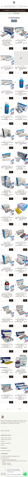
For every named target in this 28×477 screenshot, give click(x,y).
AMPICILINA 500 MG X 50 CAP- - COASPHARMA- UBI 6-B (21, 244)
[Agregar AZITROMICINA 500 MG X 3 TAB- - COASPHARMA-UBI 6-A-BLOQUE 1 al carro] (25, 275)
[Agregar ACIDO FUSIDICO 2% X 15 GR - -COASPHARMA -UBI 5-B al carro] (11, 98)
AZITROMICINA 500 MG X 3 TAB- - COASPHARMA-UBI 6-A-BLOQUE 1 (21, 270)
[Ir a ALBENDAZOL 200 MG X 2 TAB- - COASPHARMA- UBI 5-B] (21, 108)
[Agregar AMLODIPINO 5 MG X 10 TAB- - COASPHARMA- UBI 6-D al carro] (11, 172)
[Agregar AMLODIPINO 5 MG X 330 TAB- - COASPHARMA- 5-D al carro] (25, 172)
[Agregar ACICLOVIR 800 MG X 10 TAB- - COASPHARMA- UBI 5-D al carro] (25, 73)
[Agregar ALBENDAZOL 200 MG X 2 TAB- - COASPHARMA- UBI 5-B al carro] (25, 123)
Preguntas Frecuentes (6, 450)
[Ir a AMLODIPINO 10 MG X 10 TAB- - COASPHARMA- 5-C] (21, 133)
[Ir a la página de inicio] (14, 2)
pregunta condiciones (20, 10)
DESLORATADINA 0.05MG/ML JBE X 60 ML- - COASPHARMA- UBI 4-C (21, 372)
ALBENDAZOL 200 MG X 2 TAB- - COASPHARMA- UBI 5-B (21, 118)
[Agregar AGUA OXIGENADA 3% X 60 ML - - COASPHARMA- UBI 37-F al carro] (11, 123)
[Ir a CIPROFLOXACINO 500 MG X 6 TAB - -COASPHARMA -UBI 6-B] (7, 310)
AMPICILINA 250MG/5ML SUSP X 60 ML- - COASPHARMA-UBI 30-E (7, 244)
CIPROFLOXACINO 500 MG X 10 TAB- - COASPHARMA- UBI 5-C (21, 295)
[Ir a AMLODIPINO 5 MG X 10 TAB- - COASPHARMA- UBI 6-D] (7, 158)
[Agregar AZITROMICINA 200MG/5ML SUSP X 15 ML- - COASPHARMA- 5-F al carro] (11, 275)
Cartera (2, 441)
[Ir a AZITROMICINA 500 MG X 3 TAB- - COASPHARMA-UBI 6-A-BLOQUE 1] (21, 259)
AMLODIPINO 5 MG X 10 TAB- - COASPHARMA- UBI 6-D (7, 168)
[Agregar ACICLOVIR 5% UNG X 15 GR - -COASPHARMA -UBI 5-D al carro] (11, 73)
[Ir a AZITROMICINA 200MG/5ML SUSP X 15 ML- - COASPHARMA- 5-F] (7, 259)
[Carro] (26, 6)
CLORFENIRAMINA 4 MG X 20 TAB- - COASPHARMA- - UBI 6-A (21, 346)
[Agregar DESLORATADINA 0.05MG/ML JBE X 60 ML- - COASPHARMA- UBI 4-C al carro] (25, 377)
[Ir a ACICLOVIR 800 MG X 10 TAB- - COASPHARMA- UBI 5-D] (21, 58)
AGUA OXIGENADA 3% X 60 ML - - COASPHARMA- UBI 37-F (7, 118)
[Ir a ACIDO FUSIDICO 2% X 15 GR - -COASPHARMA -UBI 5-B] (7, 82)
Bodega (2, 445)
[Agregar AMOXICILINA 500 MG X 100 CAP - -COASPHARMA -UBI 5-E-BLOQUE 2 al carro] (11, 224)
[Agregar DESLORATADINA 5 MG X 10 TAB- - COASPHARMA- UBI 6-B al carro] (11, 402)
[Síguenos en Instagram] (6, 430)
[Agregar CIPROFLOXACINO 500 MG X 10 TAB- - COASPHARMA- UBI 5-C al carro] (25, 300)
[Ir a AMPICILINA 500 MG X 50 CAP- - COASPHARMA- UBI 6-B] (21, 234)
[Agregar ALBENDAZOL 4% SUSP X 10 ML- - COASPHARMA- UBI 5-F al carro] (11, 148)
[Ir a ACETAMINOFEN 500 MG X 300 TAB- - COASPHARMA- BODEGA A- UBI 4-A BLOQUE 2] (7, 32)
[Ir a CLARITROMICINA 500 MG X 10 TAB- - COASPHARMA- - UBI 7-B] (21, 310)
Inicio (10, 13)
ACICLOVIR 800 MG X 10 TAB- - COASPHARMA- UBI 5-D (21, 68)
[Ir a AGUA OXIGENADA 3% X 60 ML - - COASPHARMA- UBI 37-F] (7, 108)
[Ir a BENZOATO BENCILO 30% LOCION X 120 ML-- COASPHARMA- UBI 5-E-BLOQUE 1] (7, 285)
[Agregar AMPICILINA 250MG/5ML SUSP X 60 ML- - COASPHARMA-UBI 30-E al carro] (11, 249)
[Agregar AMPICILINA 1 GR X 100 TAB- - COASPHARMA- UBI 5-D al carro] (25, 224)
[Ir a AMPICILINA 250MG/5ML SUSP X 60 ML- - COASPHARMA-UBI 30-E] (7, 234)
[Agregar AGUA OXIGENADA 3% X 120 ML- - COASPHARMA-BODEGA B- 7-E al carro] (25, 98)
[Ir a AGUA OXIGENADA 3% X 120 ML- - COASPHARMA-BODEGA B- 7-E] (21, 82)
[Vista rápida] (1, 32)
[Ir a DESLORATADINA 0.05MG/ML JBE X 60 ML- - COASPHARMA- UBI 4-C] (21, 361)
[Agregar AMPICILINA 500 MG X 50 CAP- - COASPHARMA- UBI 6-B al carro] (25, 249)
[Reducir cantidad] (2, 48)
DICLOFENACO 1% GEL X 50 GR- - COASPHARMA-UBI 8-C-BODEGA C (21, 397)
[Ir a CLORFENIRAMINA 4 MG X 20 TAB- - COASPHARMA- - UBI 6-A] (21, 336)
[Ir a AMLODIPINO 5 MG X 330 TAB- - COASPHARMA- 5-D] (21, 158)
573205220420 (5, 458)
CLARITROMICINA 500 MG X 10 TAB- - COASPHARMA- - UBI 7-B (21, 321)
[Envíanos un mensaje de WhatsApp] (25, 474)
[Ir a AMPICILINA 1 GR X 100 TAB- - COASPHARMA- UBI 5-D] (21, 208)
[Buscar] (21, 6)
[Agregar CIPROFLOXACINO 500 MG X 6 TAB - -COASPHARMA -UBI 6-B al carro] (11, 326)
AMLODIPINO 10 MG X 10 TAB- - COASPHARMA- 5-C (21, 143)
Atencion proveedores (6, 443)
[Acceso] (24, 6)
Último (19, 408)
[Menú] (2, 6)
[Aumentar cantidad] (8, 48)
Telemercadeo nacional (6, 437)
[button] (14, 21)
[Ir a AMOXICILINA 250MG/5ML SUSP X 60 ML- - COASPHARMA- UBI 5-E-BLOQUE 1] (21, 182)
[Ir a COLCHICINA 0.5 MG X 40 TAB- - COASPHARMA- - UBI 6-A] (7, 361)
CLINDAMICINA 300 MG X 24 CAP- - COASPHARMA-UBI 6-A (7, 346)
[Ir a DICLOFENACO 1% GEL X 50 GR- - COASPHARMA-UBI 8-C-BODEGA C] (21, 386)
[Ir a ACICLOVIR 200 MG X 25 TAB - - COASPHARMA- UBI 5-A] (21, 32)
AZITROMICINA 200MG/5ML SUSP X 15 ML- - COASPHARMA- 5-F (7, 270)
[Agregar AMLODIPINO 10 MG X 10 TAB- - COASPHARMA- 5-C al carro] (25, 148)
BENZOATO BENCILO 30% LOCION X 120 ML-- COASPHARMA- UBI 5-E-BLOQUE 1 (7, 295)
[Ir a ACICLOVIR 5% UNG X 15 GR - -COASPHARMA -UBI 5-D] (7, 58)
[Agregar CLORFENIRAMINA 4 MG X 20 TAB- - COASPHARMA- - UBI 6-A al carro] (25, 351)
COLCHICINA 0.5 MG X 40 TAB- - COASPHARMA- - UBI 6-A (7, 372)
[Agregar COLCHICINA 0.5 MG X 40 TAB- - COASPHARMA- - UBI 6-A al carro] (11, 377)
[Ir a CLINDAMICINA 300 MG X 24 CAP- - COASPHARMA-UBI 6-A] (7, 336)
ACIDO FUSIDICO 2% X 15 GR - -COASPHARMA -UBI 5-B (7, 92)
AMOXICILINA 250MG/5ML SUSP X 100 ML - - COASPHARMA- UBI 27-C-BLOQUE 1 (7, 193)
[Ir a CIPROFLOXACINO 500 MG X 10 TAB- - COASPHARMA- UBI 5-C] (21, 285)
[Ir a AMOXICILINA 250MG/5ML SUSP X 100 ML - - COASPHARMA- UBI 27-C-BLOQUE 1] (7, 182)
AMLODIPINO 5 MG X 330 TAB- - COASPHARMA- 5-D (21, 168)
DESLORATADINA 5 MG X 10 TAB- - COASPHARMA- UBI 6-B (7, 397)
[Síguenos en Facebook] (8, 430)
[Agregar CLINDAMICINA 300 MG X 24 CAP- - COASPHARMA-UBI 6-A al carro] (11, 351)
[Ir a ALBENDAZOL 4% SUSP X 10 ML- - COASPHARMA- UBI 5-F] (7, 133)
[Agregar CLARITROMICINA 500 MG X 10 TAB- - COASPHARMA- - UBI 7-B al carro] (25, 326)
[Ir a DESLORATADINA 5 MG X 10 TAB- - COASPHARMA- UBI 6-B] (7, 386)
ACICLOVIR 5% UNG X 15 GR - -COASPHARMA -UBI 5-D (7, 68)
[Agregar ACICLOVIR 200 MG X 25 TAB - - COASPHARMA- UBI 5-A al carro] (25, 48)
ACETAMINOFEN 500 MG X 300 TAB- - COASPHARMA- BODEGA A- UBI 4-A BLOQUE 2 (7, 43)
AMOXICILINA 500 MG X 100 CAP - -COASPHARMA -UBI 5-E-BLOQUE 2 (7, 219)
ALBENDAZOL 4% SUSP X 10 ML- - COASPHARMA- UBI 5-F (7, 143)
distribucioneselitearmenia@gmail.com (11, 456)
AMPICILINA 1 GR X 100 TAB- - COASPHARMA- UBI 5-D (21, 219)
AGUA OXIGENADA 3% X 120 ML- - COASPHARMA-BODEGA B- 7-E (21, 93)
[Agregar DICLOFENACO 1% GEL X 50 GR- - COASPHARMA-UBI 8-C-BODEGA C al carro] (25, 402)
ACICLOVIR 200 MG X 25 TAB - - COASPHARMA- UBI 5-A (21, 42)
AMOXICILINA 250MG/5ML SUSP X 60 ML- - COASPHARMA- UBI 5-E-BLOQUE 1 (21, 192)
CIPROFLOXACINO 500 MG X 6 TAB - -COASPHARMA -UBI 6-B (7, 320)
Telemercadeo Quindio (6, 439)
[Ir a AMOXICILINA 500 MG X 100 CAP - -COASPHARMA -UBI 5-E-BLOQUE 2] (7, 208)
